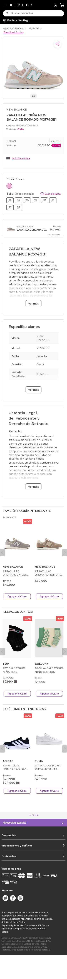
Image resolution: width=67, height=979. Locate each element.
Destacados (9, 856)
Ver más (33, 303)
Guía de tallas (53, 193)
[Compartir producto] (57, 44)
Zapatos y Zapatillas (13, 28)
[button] (62, 5)
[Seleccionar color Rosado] (9, 186)
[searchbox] (37, 13)
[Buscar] (7, 13)
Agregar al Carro (17, 596)
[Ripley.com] (21, 5)
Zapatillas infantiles (13, 32)
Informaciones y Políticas (17, 845)
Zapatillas (34, 28)
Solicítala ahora (21, 158)
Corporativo (9, 835)
